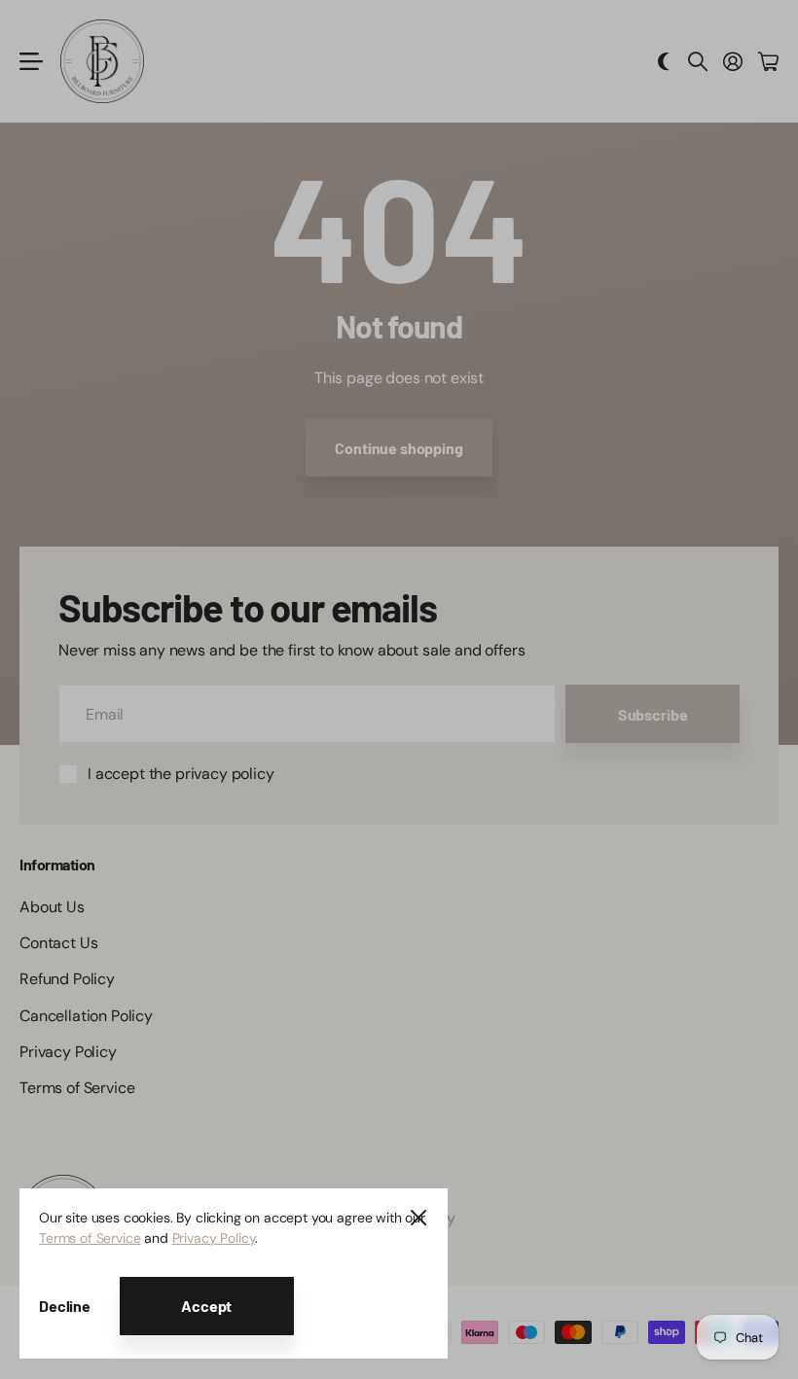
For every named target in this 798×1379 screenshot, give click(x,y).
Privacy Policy (214, 1238)
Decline (65, 1305)
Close (418, 1217)
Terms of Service (89, 1238)
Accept (206, 1305)
